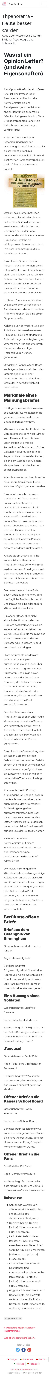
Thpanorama (14, 3)
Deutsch (43, 1359)
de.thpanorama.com (21, 1369)
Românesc (28, 1359)
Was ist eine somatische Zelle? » (19, 1338)
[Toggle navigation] (43, 3)
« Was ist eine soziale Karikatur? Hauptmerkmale (19, 1329)
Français (13, 1359)
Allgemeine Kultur (13, 1318)
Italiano (20, 1364)
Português (35, 1364)
